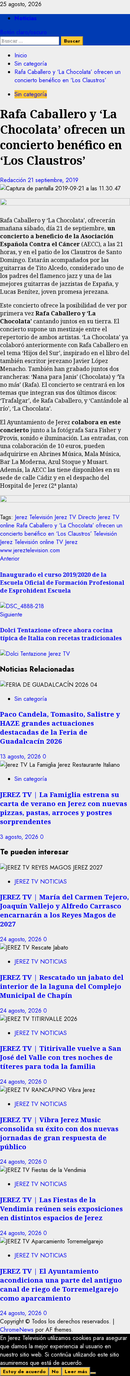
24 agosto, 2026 (21, 939)
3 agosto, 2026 (20, 837)
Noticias (25, 18)
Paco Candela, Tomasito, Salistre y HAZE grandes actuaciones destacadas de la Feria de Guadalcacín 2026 (60, 727)
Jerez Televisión (34, 517)
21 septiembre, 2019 (53, 180)
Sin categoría (30, 94)
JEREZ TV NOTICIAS (40, 881)
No (55, 1371)
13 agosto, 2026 (21, 756)
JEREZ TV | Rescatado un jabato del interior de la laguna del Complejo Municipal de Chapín (62, 986)
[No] (93, 1373)
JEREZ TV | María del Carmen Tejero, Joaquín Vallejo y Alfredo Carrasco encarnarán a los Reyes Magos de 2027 (64, 910)
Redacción (14, 180)
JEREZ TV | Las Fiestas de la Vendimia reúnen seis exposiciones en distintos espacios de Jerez (61, 1208)
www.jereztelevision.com (30, 550)
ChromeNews (17, 1330)
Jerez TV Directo (75, 517)
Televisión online (34, 542)
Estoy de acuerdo (24, 1371)
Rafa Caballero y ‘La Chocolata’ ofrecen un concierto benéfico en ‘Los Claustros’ (61, 529)
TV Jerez (67, 542)
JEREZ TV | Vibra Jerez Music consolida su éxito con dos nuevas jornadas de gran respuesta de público (59, 1133)
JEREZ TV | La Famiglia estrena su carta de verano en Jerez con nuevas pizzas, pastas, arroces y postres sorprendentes (63, 808)
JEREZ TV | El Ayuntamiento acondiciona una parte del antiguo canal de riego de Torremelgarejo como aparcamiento (61, 1284)
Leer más (76, 1371)
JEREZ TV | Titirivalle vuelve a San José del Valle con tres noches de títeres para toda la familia (60, 1057)
